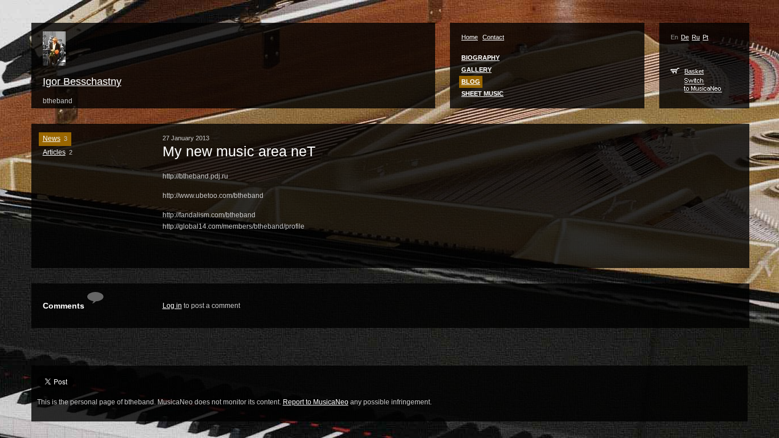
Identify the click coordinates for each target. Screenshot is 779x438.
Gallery (476, 69)
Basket (694, 71)
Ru (696, 37)
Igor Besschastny (82, 81)
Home (469, 37)
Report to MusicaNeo (315, 402)
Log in (172, 306)
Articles (54, 152)
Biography (480, 57)
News (51, 139)
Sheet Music (482, 93)
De (685, 37)
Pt (705, 37)
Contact (493, 37)
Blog (470, 81)
